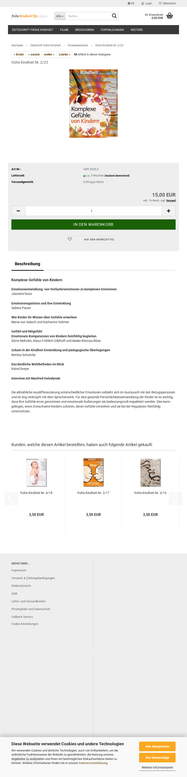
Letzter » (64, 54)
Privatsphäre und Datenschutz (30, 609)
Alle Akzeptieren (157, 746)
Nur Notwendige (157, 757)
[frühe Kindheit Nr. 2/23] (93, 103)
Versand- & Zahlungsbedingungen (33, 578)
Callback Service (22, 616)
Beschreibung (27, 263)
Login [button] (148, 3)
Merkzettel (169, 3)
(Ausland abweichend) (117, 175)
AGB (14, 593)
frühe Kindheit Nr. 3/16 (150, 493)
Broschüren (84, 29)
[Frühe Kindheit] (29, 16)
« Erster (19, 54)
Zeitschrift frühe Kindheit (32, 29)
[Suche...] (114, 16)
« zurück (34, 54)
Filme (64, 29)
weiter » (49, 54)
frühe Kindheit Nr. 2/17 (93, 493)
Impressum (18, 570)
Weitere (137, 29)
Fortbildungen (112, 29)
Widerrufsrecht (21, 585)
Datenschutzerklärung (93, 763)
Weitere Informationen (157, 767)
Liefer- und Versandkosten (28, 601)
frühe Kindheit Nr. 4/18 (36, 493)
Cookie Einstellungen (24, 624)
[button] (131, 3)
